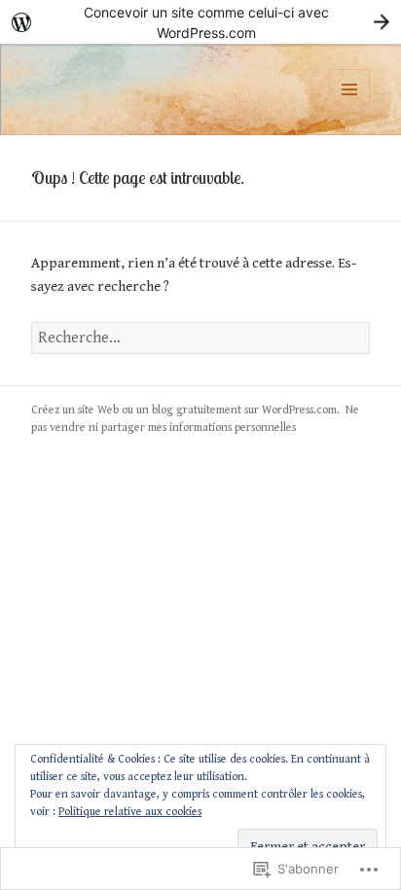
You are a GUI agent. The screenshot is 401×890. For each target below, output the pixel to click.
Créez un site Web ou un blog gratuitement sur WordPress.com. (185, 410)
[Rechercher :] (201, 338)
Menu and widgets (350, 109)
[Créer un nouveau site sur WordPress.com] (200, 22)
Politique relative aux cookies (129, 811)
